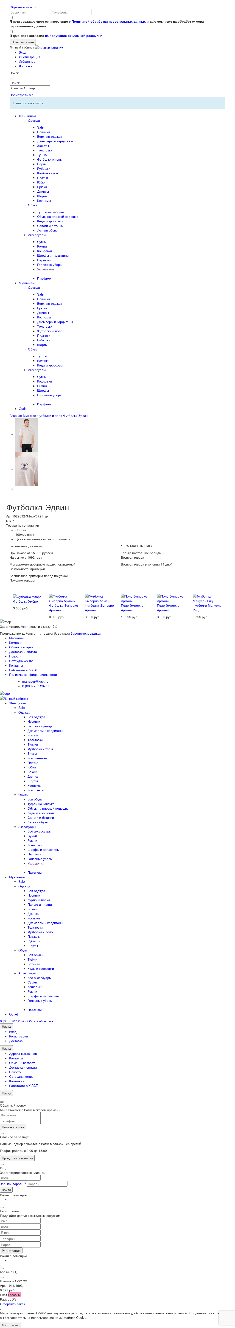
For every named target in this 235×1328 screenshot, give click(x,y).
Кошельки (44, 250)
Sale (40, 127)
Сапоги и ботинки (50, 225)
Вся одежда (36, 716)
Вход (22, 52)
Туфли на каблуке (50, 212)
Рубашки (43, 168)
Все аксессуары (39, 831)
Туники (42, 154)
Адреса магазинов (23, 1053)
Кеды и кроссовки (50, 221)
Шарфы (43, 390)
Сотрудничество (21, 660)
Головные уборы (49, 264)
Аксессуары (37, 234)
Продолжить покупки (17, 1158)
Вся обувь (35, 799)
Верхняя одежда (49, 136)
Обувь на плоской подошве (57, 216)
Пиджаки (43, 335)
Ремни (42, 246)
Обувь (32, 205)
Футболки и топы (49, 159)
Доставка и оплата (23, 651)
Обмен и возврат (22, 1062)
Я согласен (10, 1325)
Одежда (34, 120)
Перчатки (44, 260)
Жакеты (43, 145)
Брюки (42, 186)
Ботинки (43, 360)
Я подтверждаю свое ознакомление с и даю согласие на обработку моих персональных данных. (107, 23)
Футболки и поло (49, 331)
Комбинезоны (47, 173)
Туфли (42, 356)
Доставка (25, 66)
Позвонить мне (13, 1127)
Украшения (45, 269)
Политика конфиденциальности (33, 674)
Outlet (23, 408)
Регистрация (29, 56)
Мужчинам (27, 282)
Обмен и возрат (21, 647)
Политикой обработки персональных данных (109, 21)
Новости (15, 656)
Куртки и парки (39, 899)
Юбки (41, 182)
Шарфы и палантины (53, 255)
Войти (6, 1189)
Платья (42, 177)
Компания (16, 642)
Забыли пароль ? (13, 1183)
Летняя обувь (47, 230)
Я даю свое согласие (56, 35)
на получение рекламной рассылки (73, 35)
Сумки (42, 241)
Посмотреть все (22, 94)
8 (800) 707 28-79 (35, 686)
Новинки (43, 131)
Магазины (16, 638)
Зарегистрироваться (86, 633)
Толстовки (44, 150)
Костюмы (44, 200)
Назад (6, 1026)
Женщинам (27, 115)
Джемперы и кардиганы (55, 141)
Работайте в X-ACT (23, 670)
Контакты (16, 665)
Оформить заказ (12, 1303)
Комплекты (36, 790)
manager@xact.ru (35, 681)
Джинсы (43, 191)
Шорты (42, 196)
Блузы (41, 164)
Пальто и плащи (40, 904)
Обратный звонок (23, 7)
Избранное (27, 61)
